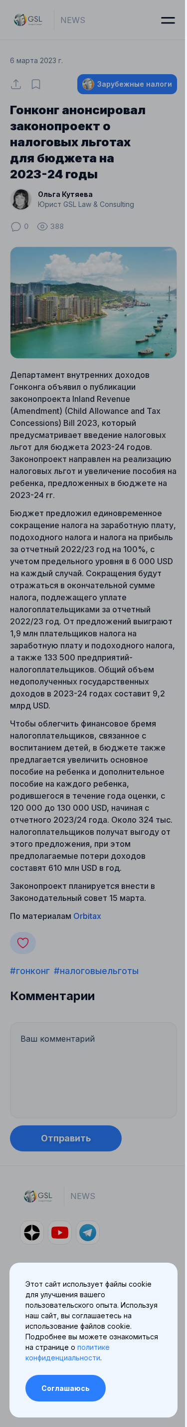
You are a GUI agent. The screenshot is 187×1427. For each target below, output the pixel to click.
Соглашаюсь (65, 1388)
